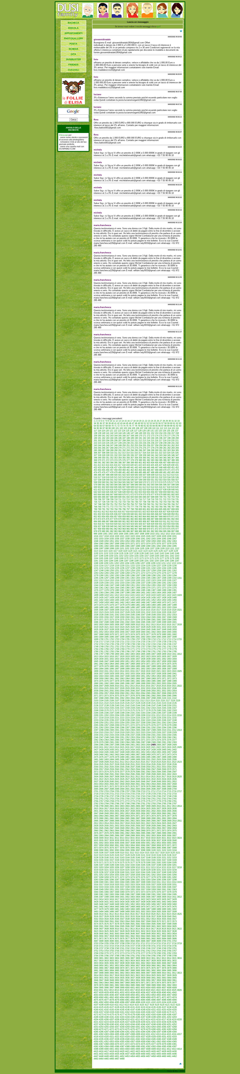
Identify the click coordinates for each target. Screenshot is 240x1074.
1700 (101, 639)
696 (144, 497)
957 (95, 529)
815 (115, 511)
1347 (111, 585)
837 (120, 514)
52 (148, 423)
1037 (122, 538)
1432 (132, 597)
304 (173, 450)
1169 (121, 558)
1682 (174, 634)
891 (169, 519)
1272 (143, 573)
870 (169, 516)
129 (144, 430)
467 (152, 470)
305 (177, 450)
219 (168, 440)
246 (107, 445)
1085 (122, 546)
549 (144, 480)
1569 (174, 617)
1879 (106, 666)
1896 (111, 668)
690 (120, 497)
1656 (122, 632)
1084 (117, 546)
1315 (111, 580)
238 (160, 443)
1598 (158, 622)
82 (148, 426)
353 (116, 457)
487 (148, 472)
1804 (138, 654)
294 (132, 450)
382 (148, 460)
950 (152, 526)
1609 (132, 624)
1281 (106, 575)
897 (107, 521)
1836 (132, 659)
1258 (153, 570)
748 (99, 504)
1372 (158, 587)
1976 (106, 681)
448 (160, 467)
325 (173, 453)
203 (103, 440)
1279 (96, 575)
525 (132, 477)
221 (177, 440)
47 (133, 423)
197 (165, 438)
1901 (138, 668)
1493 (117, 607)
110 (153, 428)
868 (160, 516)
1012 (162, 534)
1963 (122, 678)
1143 (162, 553)
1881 (117, 666)
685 (99, 497)
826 (160, 511)
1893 (96, 668)
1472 (174, 602)
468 (156, 470)
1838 (143, 659)
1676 (143, 634)
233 (140, 443)
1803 (132, 654)
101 (117, 428)
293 (128, 450)
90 (171, 426)
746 (177, 502)
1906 (164, 668)
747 (95, 504)
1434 (143, 597)
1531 (143, 612)
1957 (174, 676)
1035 (111, 538)
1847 (106, 661)
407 (165, 462)
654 (144, 492)
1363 (111, 587)
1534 (158, 612)
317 (140, 453)
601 (99, 487)
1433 (138, 597)
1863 (106, 664)
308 (103, 453)
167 (128, 435)
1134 (116, 553)
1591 (122, 622)
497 (103, 475)
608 (128, 487)
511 (160, 475)
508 (148, 475)
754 (124, 504)
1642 (132, 629)
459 (120, 470)
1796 (96, 654)
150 (144, 433)
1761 (164, 646)
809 (177, 509)
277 (148, 448)
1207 (142, 563)
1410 (106, 595)
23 (149, 421)
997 (173, 531)
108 (145, 428)
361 (148, 457)
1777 (164, 649)
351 (107, 457)
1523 (101, 612)
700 (160, 497)
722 (164, 499)
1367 (132, 587)
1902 (143, 668)
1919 (148, 671)
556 (173, 480)
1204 (127, 563)
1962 (117, 678)
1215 (96, 565)
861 (132, 516)
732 (120, 502)
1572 (106, 619)
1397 (122, 592)
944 (128, 526)
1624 (122, 627)
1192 (151, 560)
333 (120, 455)
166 (124, 435)
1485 (158, 605)
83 (151, 426)
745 (173, 502)
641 (177, 489)
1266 (111, 573)
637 (160, 489)
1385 (143, 590)
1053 (122, 541)
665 (103, 494)
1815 (106, 656)
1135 (121, 553)
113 (165, 428)
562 (111, 482)
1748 (96, 646)
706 (99, 499)
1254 (132, 570)
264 (95, 448)
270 (120, 448)
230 (128, 443)
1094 (169, 546)
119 (103, 430)
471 (169, 470)
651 (132, 492)
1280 (101, 575)
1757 (143, 646)
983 (116, 531)
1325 (164, 580)
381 (144, 460)
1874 (164, 664)
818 (128, 511)
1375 (174, 587)
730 (111, 502)
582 (107, 484)
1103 (132, 548)
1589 (111, 622)
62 (177, 423)
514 (173, 475)
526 (136, 477)
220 (173, 440)
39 (109, 423)
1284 (122, 575)
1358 (169, 585)
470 (165, 470)
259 (160, 445)
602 (103, 487)
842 (140, 514)
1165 (101, 558)
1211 (163, 563)
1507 (106, 610)
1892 (174, 666)
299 (152, 450)
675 (144, 494)
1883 (127, 666)
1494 (122, 607)
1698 (174, 637)
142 (111, 433)
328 (99, 455)
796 (124, 509)
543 (120, 480)
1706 (132, 639)
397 (124, 462)
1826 (164, 656)
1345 (101, 585)
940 (111, 526)
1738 (127, 644)
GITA (73, 54)
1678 (153, 634)
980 (103, 531)
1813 (96, 656)
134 (164, 430)
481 (124, 472)
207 (120, 440)
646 (111, 492)
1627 (138, 627)
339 (144, 455)
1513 (137, 610)
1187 (126, 560)
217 (160, 440)
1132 (106, 553)
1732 (96, 644)
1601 (174, 622)
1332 (117, 583)
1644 (143, 629)
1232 (101, 568)
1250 (111, 570)
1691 (138, 637)
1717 (101, 641)
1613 (153, 624)
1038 (127, 538)
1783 (111, 651)
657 (156, 492)
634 (148, 489)
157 (173, 433)
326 (177, 453)
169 (136, 435)
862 (136, 516)
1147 (96, 556)
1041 (143, 538)
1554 (96, 617)
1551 (164, 614)
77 (133, 426)
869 (165, 516)
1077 (164, 543)
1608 (127, 624)
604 (111, 487)
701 (165, 497)
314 (128, 453)
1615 (163, 624)
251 (128, 445)
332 (116, 455)
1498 (143, 607)
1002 (110, 534)
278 (152, 448)
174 (156, 435)
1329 (101, 583)
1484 (153, 605)
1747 (174, 644)
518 (103, 477)
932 (165, 524)
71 (115, 426)
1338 (148, 583)
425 (152, 465)
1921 (158, 671)
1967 (143, 678)
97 (104, 428)
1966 (138, 678)
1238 (132, 568)
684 (95, 497)
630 (132, 489)
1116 (110, 551)
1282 (111, 575)
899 (116, 521)
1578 (138, 619)
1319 (132, 580)
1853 (138, 661)
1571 (101, 619)
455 (103, 470)
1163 (177, 556)
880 (124, 519)
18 (134, 421)
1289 (148, 575)
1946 (117, 676)
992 (152, 531)
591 (144, 484)
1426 (101, 597)
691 (124, 497)
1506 (101, 610)
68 (106, 426)
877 (111, 519)
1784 (117, 651)
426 (156, 465)
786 (169, 507)
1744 (158, 644)
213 (144, 440)
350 (103, 457)
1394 (106, 592)
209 (128, 440)
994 (160, 531)
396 (120, 462)
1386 (148, 590)
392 (103, 462)
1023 (132, 536)
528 (144, 477)
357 (132, 457)
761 (152, 504)
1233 (106, 568)
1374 (169, 587)
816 (119, 511)
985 (124, 531)
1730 (169, 641)
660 (169, 492)
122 (115, 430)
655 (148, 492)
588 (132, 484)
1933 (132, 673)
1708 (143, 639)
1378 (106, 590)
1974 (96, 681)
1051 (111, 541)
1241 (148, 568)
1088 (138, 546)
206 (116, 440)
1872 (153, 664)
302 (165, 450)
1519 (169, 610)
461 (128, 470)
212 (140, 440)
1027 (153, 536)
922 (124, 524)
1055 (132, 541)
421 (136, 465)
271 (124, 448)
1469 (158, 602)
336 (132, 455)
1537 (174, 612)
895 (99, 521)
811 (99, 511)
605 (116, 487)
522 (120, 477)
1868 (132, 664)
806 (165, 509)
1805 (143, 654)
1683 (96, 637)
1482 (143, 605)
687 (107, 497)
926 (140, 524)
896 (103, 521)
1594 (138, 622)
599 (177, 484)
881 (128, 519)
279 (156, 448)
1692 (143, 637)
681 (169, 494)
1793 (164, 651)
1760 (158, 646)
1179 (172, 558)
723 (168, 499)
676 (148, 494)
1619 (96, 627)
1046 (169, 538)
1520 (174, 610)
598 (173, 484)
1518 (163, 610)
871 (173, 516)
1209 (153, 563)
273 (132, 448)
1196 (172, 560)
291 (120, 450)
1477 (117, 605)
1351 (132, 585)
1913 (116, 671)
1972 (169, 678)
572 (152, 482)
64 (95, 426)
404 (152, 462)
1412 (116, 595)
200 (177, 438)
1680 (164, 634)
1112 (177, 548)
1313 (101, 580)
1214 (179, 563)
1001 (105, 534)
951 (156, 526)
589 (136, 484)
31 (172, 421)
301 (160, 450)
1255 (138, 570)
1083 (111, 546)
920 (116, 524)
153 (156, 433)
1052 (117, 541)
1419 (153, 595)
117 (95, 430)
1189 (136, 560)
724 (173, 499)
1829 (96, 659)
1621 (106, 627)
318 (144, 453)
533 (165, 477)
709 (111, 499)
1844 (174, 659)
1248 (101, 570)
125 (127, 430)
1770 (127, 649)
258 (156, 445)
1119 (125, 551)
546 (132, 480)
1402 (148, 592)
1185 (116, 560)
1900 (132, 668)
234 (144, 443)
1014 (173, 534)
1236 (122, 568)
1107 (152, 548)
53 (151, 423)
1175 (151, 558)
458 (116, 470)
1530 (138, 612)
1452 (153, 600)
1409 (101, 595)
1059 (153, 541)
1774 (148, 649)
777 (132, 507)
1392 (96, 592)
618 (168, 487)
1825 (158, 656)
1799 (111, 654)
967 (136, 529)
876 (107, 519)
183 (107, 438)
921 (120, 524)
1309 (169, 578)
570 (144, 482)
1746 (169, 644)
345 (169, 455)
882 (132, 519)
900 (120, 521)
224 (103, 443)
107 (141, 428)
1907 (169, 668)
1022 (127, 536)
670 (124, 494)
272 (128, 448)
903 (132, 521)
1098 (106, 548)
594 (156, 484)
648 (120, 492)
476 (103, 472)
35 (98, 423)
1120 (130, 551)
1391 (174, 590)
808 (173, 509)
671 (128, 494)
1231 (96, 568)
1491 (106, 607)
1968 (148, 678)
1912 (111, 671)
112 (161, 428)
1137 (131, 553)
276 (144, 448)
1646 (153, 629)
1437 (158, 597)
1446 (122, 600)
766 (173, 504)
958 (99, 529)
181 (99, 438)
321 (156, 453)
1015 (178, 534)
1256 (143, 570)
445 (148, 467)
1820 (132, 656)
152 (152, 433)
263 (177, 445)
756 (132, 504)
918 (107, 524)
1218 (111, 565)
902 (128, 521)
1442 (101, 600)
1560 (127, 617)
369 (95, 460)
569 (140, 482)
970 (148, 529)
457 (111, 470)
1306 (153, 578)
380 (140, 460)
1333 (122, 583)
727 (99, 502)
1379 (111, 590)
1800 (117, 654)
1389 (164, 590)
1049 (101, 541)
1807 (153, 654)
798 (132, 509)
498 (107, 475)
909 (156, 521)
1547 (143, 614)
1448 (132, 600)
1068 (117, 543)
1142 (156, 553)
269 (116, 448)
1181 (96, 560)
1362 (106, 587)
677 (152, 494)
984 (120, 531)
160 (99, 435)
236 (152, 443)
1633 (169, 627)
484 (136, 472)
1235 (117, 568)
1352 (138, 585)
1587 (101, 622)
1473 (96, 605)
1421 (163, 595)
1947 (122, 676)
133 (160, 430)
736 (136, 502)
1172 (136, 558)
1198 (96, 563)
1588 (106, 622)
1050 (106, 541)
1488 (174, 605)
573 (156, 482)
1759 (153, 646)
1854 (143, 661)
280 (160, 448)
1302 (132, 578)
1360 (96, 587)
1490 (101, 607)
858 (120, 516)
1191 (146, 560)
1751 (111, 646)
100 (113, 428)
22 (146, 421)
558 (95, 482)
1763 (174, 646)
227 (116, 443)
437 (116, 467)
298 (148, 450)
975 (169, 529)
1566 (158, 617)
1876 (174, 664)
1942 (96, 676)
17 (131, 421)
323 (164, 453)
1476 (111, 605)
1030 (169, 536)
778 (136, 507)
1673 (127, 634)
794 (116, 509)
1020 (117, 536)
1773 (143, 649)
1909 (96, 671)
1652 (101, 632)
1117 (115, 551)
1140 (146, 553)
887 (152, 519)
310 (111, 453)
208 (124, 440)
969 (144, 529)
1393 (101, 592)
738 (144, 502)
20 (140, 421)
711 (119, 499)
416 (115, 465)
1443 (106, 600)
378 (132, 460)
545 (128, 480)
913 (173, 521)
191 (140, 438)
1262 (174, 570)
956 (177, 526)
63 (180, 423)
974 (165, 529)
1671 (117, 634)
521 (116, 477)
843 (144, 514)
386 (165, 460)
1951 (143, 676)
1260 (164, 570)
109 (150, 428)
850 (173, 514)
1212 (168, 563)
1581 (153, 619)
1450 (143, 600)
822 (144, 511)
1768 (117, 649)
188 (128, 438)
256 (148, 445)
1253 (127, 570)
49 (139, 423)
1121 (135, 551)
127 (135, 430)
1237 (127, 568)
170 (140, 435)
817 (124, 511)
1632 (164, 627)
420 (132, 465)
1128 (170, 551)
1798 (106, 654)
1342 (169, 583)
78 (136, 426)
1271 (138, 573)
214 (148, 440)
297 (144, 450)
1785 (122, 651)
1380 (117, 590)
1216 (101, 565)
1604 (106, 624)
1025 (143, 536)
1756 (138, 646)
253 (136, 445)
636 (156, 489)
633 (144, 489)
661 (173, 492)
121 (111, 430)
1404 (158, 592)
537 (95, 480)
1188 (131, 560)
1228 (164, 565)
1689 (127, 637)
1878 (101, 666)
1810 (169, 654)
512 (164, 475)
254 (140, 445)
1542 (117, 614)
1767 (111, 649)
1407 (174, 592)
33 (178, 421)
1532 (148, 612)
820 (136, 511)
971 (152, 529)
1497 (138, 607)
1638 (111, 629)
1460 (111, 602)
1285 (127, 575)
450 (169, 467)
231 (132, 443)
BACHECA (73, 22)
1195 (167, 560)
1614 (158, 624)
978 (95, 531)
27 (161, 421)
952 (160, 526)
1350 (127, 585)
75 (127, 426)
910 (160, 521)
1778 (169, 649)
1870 (143, 664)
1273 (148, 573)
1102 (127, 548)
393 (107, 462)
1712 (163, 639)
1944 (106, 676)
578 (177, 482)
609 (132, 487)
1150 (111, 556)
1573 (111, 619)
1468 (153, 602)
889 (160, 519)
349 (99, 457)
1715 (179, 639)
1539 (101, 614)
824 (152, 511)
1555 (101, 617)
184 (111, 438)
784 (160, 507)
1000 (100, 534)
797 (128, 509)
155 (165, 433)
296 (140, 450)
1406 (169, 592)
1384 (138, 590)
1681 (169, 634)
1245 (169, 568)
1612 (148, 624)
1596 (148, 622)
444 (144, 467)
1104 (137, 548)
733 (124, 502)
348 (95, 457)
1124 (150, 551)
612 (144, 487)
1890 (164, 666)
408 (169, 462)
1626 (132, 627)
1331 (111, 583)
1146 (177, 553)
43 (121, 423)
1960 (106, 678)
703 (173, 497)
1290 (153, 575)
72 (118, 426)
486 (144, 472)
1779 (174, 649)
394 (111, 462)
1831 (106, 659)
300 (156, 450)
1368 (138, 587)
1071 (132, 543)
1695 (158, 637)
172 (148, 435)
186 (120, 438)
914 (177, 521)
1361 (101, 587)
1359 (174, 585)
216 (156, 440)
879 (120, 519)
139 (99, 433)
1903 (148, 668)
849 (169, 514)
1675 (138, 634)
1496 (132, 607)
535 (173, 477)
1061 (164, 541)
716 (140, 499)
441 (132, 467)
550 (148, 480)
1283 (117, 575)
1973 (174, 678)
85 (156, 426)
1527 (122, 612)
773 (116, 507)
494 (177, 472)
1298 (111, 578)
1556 (106, 617)
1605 (111, 624)
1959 (101, 678)
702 (169, 497)
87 (162, 426)
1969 (153, 678)
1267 (117, 573)
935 (177, 524)
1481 (138, 605)
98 (106, 428)
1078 (169, 543)
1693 (148, 637)
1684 (101, 637)
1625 (127, 627)
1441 (96, 600)
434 (103, 467)
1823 (148, 656)
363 (156, 457)
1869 (138, 664)
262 (173, 445)
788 (177, 507)
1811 (174, 654)
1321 (143, 580)
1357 (164, 585)
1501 (158, 607)
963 (120, 529)
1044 (158, 538)
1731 (174, 641)
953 (165, 526)
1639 (117, 629)
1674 (132, 634)
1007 (136, 534)
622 (99, 489)
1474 (101, 605)
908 (152, 521)
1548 (148, 614)
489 (156, 472)
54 (153, 423)
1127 (165, 551)
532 (160, 477)
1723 (132, 641)
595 (160, 484)
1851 (127, 661)
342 (156, 455)
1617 (174, 624)
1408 (96, 595)
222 (95, 443)
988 (136, 531)
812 (103, 511)
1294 (174, 575)
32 (175, 421)
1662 (153, 632)
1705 (127, 639)
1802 (127, 654)
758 (140, 504)
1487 (169, 605)
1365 (122, 587)
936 (95, 526)
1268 (122, 573)
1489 (96, 607)
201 (95, 440)
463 (136, 470)
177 (169, 435)
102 (121, 428)
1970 (158, 678)
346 (173, 455)
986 (128, 531)
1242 (153, 568)
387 (169, 460)
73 (121, 426)
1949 (132, 676)
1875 (169, 664)
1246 (174, 568)
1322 (148, 580)
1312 (96, 580)
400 (136, 462)
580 (99, 484)
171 (144, 435)
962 (116, 529)
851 (177, 514)
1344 (96, 585)
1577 (132, 619)
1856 (153, 661)
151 (148, 433)
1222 (132, 565)
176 (165, 435)
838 (124, 514)
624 (107, 489)
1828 (174, 656)
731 (116, 502)
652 (136, 492)
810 (95, 511)
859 (124, 516)
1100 (117, 548)
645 (107, 492)
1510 (122, 610)
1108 (157, 548)
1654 (111, 632)
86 (159, 426)
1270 (132, 573)
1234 (111, 568)
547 (136, 480)
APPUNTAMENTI (73, 33)
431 (177, 465)
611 (140, 487)
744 (169, 502)
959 (103, 529)
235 (148, 443)
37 (104, 423)
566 (128, 482)
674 (140, 494)
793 (111, 509)
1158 (151, 556)
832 (99, 514)
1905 (158, 668)
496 (99, 475)
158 (177, 433)
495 (95, 475)
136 (172, 430)
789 (95, 509)
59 (168, 423)
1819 (127, 656)
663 (95, 494)
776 (128, 507)
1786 (127, 651)
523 (124, 477)
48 (136, 423)
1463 (127, 602)
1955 (164, 676)
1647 (158, 629)
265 (99, 448)
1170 (126, 558)
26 (158, 421)
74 (124, 426)
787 (173, 507)
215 (152, 440)
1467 (148, 602)
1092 (158, 546)
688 (111, 497)
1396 (117, 592)
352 (111, 457)
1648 (164, 629)
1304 (143, 578)
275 (140, 448)
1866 (122, 664)
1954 (158, 676)
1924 (174, 671)
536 (177, 477)
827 (164, 511)
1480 (132, 605)
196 (160, 438)
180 (95, 438)
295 (136, 450)
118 (99, 430)
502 (124, 475)
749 (103, 504)
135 (168, 430)
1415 (132, 595)
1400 (138, 592)
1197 (177, 560)
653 (140, 492)
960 (107, 529)
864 (144, 516)
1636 (101, 629)
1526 (117, 612)
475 (99, 472)
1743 (153, 644)
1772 (138, 649)
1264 (101, 573)
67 (104, 426)
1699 (96, 639)
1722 (127, 641)
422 (140, 465)
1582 (158, 619)
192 (144, 438)
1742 (148, 644)
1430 (122, 597)
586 (124, 484)
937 (99, 526)
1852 (132, 661)
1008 (142, 534)
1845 (96, 661)
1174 (146, 558)
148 (136, 433)
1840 (153, 659)
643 (99, 492)
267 (107, 448)
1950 (138, 676)
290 (116, 450)
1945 (111, 676)
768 (95, 507)
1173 (141, 558)
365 (165, 457)
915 (95, 524)
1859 (169, 661)
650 (128, 492)
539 (103, 480)
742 (160, 502)
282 (169, 448)
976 (173, 529)
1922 (163, 671)
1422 (169, 595)
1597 (153, 622)
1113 (96, 551)
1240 (143, 568)
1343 (174, 583)
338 (140, 455)
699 (156, 497)
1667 (96, 634)
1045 (164, 538)
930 (156, 524)
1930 (117, 673)
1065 (101, 543)
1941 (174, 673)
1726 (148, 641)
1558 (117, 617)
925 (136, 524)
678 (156, 494)
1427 (106, 597)
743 (165, 502)
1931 (122, 673)
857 (116, 516)
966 (132, 529)
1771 (132, 649)
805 (160, 509)
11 (114, 421)
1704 (122, 639)
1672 (122, 634)
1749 (101, 646)
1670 (111, 634)
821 (140, 511)
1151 (116, 556)
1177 (162, 558)
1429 (117, 597)
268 (111, 448)
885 (144, 519)
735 (132, 502)
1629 (148, 627)
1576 (127, 619)
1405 (164, 592)
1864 (111, 664)
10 (111, 421)
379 (136, 460)
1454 (164, 600)
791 (103, 509)
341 (152, 455)
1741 (143, 644)
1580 (148, 619)
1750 (106, 646)
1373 (164, 587)
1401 (143, 592)
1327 (174, 580)
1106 (147, 548)
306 (95, 453)
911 (164, 521)
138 (95, 433)
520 (111, 477)
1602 (96, 624)
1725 (143, 641)
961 (111, 529)
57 (162, 423)
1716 (96, 641)
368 (177, 457)
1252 (122, 570)
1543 (122, 614)
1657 (127, 632)
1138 (136, 553)
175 (160, 435)
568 (136, 482)
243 (95, 445)
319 (148, 453)
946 (136, 526)
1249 (106, 570)
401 (140, 462)
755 (128, 504)
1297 (106, 578)
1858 (164, 661)
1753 (122, 646)
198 (169, 438)
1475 (106, 605)
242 (177, 443)
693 (132, 497)
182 (103, 438)
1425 (96, 597)
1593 (132, 622)
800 (140, 509)
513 (168, 475)
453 (95, 470)
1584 (169, 619)
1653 (106, 632)
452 (177, 467)
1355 (153, 585)
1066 (106, 543)
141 (107, 433)
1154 (131, 556)
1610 (138, 624)
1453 (158, 600)
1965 (132, 678)
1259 (158, 570)
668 (116, 494)
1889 (158, 666)
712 (124, 499)
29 (167, 421)
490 (160, 472)
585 (120, 484)
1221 (127, 565)
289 (111, 450)
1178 (167, 558)
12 (117, 421)
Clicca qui (63, 135)
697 (148, 497)
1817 (117, 656)
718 (148, 499)
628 (124, 489)
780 (144, 507)
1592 (127, 622)
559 (99, 482)
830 (177, 511)
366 (169, 457)
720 (156, 499)
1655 (117, 632)
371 (103, 460)
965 (128, 529)
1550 (158, 614)
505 (136, 475)
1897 (117, 668)
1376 (96, 590)
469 (160, 470)
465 (144, 470)
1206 (137, 563)
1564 (148, 617)
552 (156, 480)
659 (165, 492)
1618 (179, 624)
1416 (137, 595)
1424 (179, 595)
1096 (96, 548)
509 (152, 475)
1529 (132, 612)
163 (111, 435)
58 (165, 423)
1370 (148, 587)
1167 (111, 558)
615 (156, 487)
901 (124, 521)
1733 (101, 644)
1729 (164, 641)
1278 (174, 573)
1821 (138, 656)
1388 (158, 590)
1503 (169, 607)
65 (98, 426)
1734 (106, 644)
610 (136, 487)
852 (95, 516)
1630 (153, 627)
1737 (122, 644)
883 (136, 519)
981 (107, 531)
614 (152, 487)
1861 (96, 664)
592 (148, 484)
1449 (138, 600)
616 (160, 487)
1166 (106, 558)
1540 (106, 614)
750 (107, 504)
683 (177, 494)
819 (132, 511)
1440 (174, 597)
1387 (153, 590)
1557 (111, 617)
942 (120, 526)
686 (103, 497)
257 (152, 445)
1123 (145, 551)
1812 (179, 654)
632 (140, 489)
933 (169, 524)
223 (99, 443)
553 (160, 480)
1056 (138, 541)
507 (144, 475)
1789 (143, 651)
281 (165, 448)
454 (99, 470)
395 (116, 462)
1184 (111, 560)
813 (107, 511)
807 (169, 509)
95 (98, 428)
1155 (136, 556)
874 (99, 519)
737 (140, 502)
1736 (117, 644)
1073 (143, 543)
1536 (169, 612)
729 (107, 502)
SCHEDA (73, 49)
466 (148, 470)
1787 (132, 651)
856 (111, 516)
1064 (96, 543)
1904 (153, 668)
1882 (122, 666)
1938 (158, 673)
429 (168, 465)
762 (156, 504)
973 (160, 529)
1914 (122, 671)
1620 (101, 627)
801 (144, 509)
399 (132, 462)
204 (107, 440)
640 (173, 489)
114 (169, 428)
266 (103, 448)
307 (99, 453)
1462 (122, 602)
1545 (132, 614)
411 (95, 465)
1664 (164, 632)
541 (111, 480)
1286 (132, 575)
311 (115, 453)
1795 (174, 651)
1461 (117, 602)
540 (107, 480)
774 (120, 507)
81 (145, 426)
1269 (127, 573)
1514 (143, 610)
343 (160, 455)
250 (124, 445)
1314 (106, 580)
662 (177, 492)
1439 (169, 597)
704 (177, 497)
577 (173, 482)
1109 (162, 548)
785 (165, 507)
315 (132, 453)
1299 (117, 578)
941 (116, 526)
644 (103, 492)
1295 (96, 578)
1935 (143, 673)
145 (124, 433)
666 (107, 494)
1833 (117, 659)
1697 (169, 637)
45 (127, 423)
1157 (146, 556)
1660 (143, 632)
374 (116, 460)
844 (148, 514)
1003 (115, 534)
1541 (111, 614)
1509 (117, 610)
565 (124, 482)
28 (164, 421)
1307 (158, 578)
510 (156, 475)
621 (95, 489)
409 (173, 462)
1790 (148, 651)
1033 (101, 538)
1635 (96, 629)
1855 (148, 661)
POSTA (73, 43)
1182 (101, 560)
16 (128, 421)
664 (99, 494)
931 (160, 524)
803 (152, 509)
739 (148, 502)
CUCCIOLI (73, 70)
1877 (96, 666)
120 (107, 430)
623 (103, 489)
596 (165, 484)
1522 (96, 612)
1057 (143, 541)
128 (140, 430)
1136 (126, 553)
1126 (160, 551)
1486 (164, 605)
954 (169, 526)
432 (95, 467)
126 (131, 430)
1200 (106, 563)
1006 (131, 534)
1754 (127, 646)
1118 (120, 551)
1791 (153, 651)
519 (107, 477)
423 (144, 465)
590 (140, 484)
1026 (148, 536)
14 (122, 421)
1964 (127, 678)
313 (124, 453)
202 (99, 440)
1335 (132, 583)
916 (99, 524)
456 (107, 470)
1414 (127, 595)
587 (128, 484)
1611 (143, 624)
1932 (127, 673)
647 (116, 492)
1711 (158, 639)
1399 (132, 592)
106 (137, 428)
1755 (132, 646)
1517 (158, 610)
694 (136, 497)
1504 (174, 607)
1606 (117, 624)
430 (173, 465)
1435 (148, 597)
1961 (111, 678)
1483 (148, 605)
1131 (101, 553)
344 (165, 455)
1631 (158, 627)
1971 (164, 678)
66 (101, 426)
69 (109, 426)
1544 (127, 614)
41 (115, 423)
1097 (101, 548)
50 (142, 423)
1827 (169, 656)
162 (107, 435)
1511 (127, 610)
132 (156, 430)
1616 (169, 624)
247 (111, 445)
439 (124, 467)
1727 (153, 641)
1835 (127, 659)
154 (160, 433)
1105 (142, 548)
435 (107, 467)
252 (132, 445)
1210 (158, 563)
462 (132, 470)
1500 (153, 607)
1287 (138, 575)
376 (124, 460)
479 (116, 472)
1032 (96, 538)
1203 (122, 563)
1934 (138, 673)
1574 (117, 619)
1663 (158, 632)
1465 (138, 602)
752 (116, 504)
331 (111, 455)
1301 (127, 578)
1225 (148, 565)
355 (124, 457)
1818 (122, 656)
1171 (131, 558)
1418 (148, 595)
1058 (148, 541)
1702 (111, 639)
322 (160, 453)
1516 (153, 610)
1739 (132, 644)
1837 (138, 659)
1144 (167, 553)
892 (173, 519)
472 (173, 470)
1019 (111, 536)
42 (118, 423)
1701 (106, 639)
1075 (153, 543)
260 (165, 445)
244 (99, 445)
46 (130, 423)
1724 (138, 641)
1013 (168, 534)
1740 (138, 644)
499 (111, 475)
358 (136, 457)
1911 (106, 671)
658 (160, 492)
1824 (153, 656)
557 (177, 480)
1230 (174, 565)
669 (120, 494)
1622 (111, 627)
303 (169, 450)
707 (103, 499)
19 (137, 421)
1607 (122, 624)
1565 (153, 617)
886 (148, 519)
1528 (127, 612)
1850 (122, 661)
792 (107, 509)
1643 (138, 629)
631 (136, 489)
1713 (169, 639)
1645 (148, 629)
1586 (96, 622)
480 (120, 472)
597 (169, 484)
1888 (153, 666)
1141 (151, 553)
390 (95, 462)
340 (148, 455)
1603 (101, 624)
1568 (169, 617)
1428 (111, 597)
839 (128, 514)
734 (128, 502)
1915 (127, 671)
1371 (153, 587)
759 (144, 504)
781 (148, 507)
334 (124, 455)
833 (103, 514)
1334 (127, 583)
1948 (127, 676)
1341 (164, 583)
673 (136, 494)
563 (116, 482)
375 (120, 460)
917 (103, 524)
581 (103, 484)
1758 (148, 646)
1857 (158, 661)
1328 (96, 583)
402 (144, 462)
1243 (158, 568)
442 (136, 467)
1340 (158, 583)
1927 (101, 673)
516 (95, 477)
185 (116, 438)
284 (177, 448)
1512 (132, 610)
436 (111, 467)
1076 (158, 543)
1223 (138, 565)
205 (111, 440)
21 (143, 421)
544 (124, 480)
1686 (111, 637)
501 (120, 475)
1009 (147, 534)
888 (156, 519)
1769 (122, 649)
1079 (174, 543)
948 (144, 526)
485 (140, 472)
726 (95, 502)
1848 (111, 661)
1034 (106, 538)
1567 (164, 617)
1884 (132, 666)
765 (169, 504)
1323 (153, 580)
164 (116, 435)
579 (95, 484)
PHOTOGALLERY (73, 38)
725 (177, 499)
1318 (127, 580)
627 (120, 489)
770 (103, 507)
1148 (101, 556)
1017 (101, 536)
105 (133, 428)
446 (152, 467)
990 (144, 531)
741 (156, 502)
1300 (122, 578)
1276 (164, 573)
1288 (143, 575)
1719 (111, 641)
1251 (117, 570)
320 (152, 453)
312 (119, 453)
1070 (127, 543)
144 (120, 433)
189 (132, 438)
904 (136, 521)
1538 (96, 614)
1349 (122, 585)
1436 (153, 597)
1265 (106, 573)
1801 (122, 654)
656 (152, 492)
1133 (111, 553)
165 (120, 435)
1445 (117, 600)
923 (128, 524)
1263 (96, 573)
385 (160, 460)
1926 (96, 673)
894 (95, 521)
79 (139, 426)
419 (128, 465)
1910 (101, 671)
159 (95, 435)
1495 (127, 607)
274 (136, 448)
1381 (122, 590)
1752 (117, 646)
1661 (148, 632)
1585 (174, 619)
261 (169, 445)
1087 (132, 546)
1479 (127, 605)
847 (160, 514)
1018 (106, 536)
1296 (101, 578)
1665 (169, 632)
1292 (164, 575)
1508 (111, 610)
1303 (138, 578)
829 (173, 511)
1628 (143, 627)
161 (103, 435)
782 (152, 507)
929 (152, 524)
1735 (111, 644)
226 (111, 443)
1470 (164, 602)
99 (109, 428)
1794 (169, 651)
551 (152, 480)
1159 (156, 556)
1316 (117, 580)
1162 (172, 556)
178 (173, 435)
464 (140, 470)
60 (171, 423)
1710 (153, 639)
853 (99, 516)
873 (95, 519)
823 (148, 511)
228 (120, 443)
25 (155, 421)
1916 (132, 671)
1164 (96, 558)
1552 (169, 614)
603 (107, 487)
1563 (143, 617)
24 (152, 421)
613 (148, 487)
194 (152, 438)
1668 (101, 634)
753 (120, 504)
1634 (174, 627)
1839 (148, 659)
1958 (96, 678)
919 (111, 524)
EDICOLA (73, 28)
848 (165, 514)
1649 (169, 629)
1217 (106, 565)
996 (169, 531)
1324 (158, 580)
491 (165, 472)
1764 (96, 649)
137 (176, 430)
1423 (174, 595)
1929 (111, 673)
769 (99, 507)
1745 (164, 644)
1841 (158, 659)
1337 (143, 583)
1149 (106, 556)
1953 (153, 676)
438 (120, 467)
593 (152, 484)
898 (111, 521)
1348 (117, 585)
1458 (101, 602)
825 (156, 511)
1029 (164, 536)
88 (165, 426)
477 (107, 472)
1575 (122, 619)
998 (177, 531)
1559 (122, 617)
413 (103, 465)
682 (173, 494)
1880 (111, 666)
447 (156, 467)
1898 (122, 668)
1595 (143, 622)
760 (148, 504)
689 (116, 497)
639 (169, 489)
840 (132, 514)
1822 (143, 656)
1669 (106, 634)
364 (160, 457)
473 (177, 470)
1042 (148, 538)
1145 (172, 553)
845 (152, 514)
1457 (96, 602)
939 (107, 526)
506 (140, 475)
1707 (138, 639)
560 (103, 482)
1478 (122, 605)
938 (103, 526)
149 (140, 433)
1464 (132, 602)
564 (120, 482)
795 (120, 509)
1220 (122, 565)
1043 (153, 538)
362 (152, 457)
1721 (122, 641)
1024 (138, 536)
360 (144, 457)
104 (129, 428)
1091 (153, 546)
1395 (111, 592)
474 (95, 472)
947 (140, 526)
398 (128, 462)
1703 (117, 639)
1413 (122, 595)
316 (136, 453)
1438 (164, 597)
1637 (106, 629)
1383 (132, 590)
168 (132, 435)
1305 (148, 578)
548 (140, 480)
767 (177, 504)
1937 (153, 673)
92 (177, 426)
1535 (164, 612)
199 (173, 438)
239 (165, 443)
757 (136, 504)
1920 (153, 671)
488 (152, 472)
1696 (164, 637)
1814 (101, 656)
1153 (126, 556)
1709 (148, 639)
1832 (111, 659)
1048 (96, 541)
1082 (106, 546)
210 (132, 440)
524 (128, 477)
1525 (111, 612)
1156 (141, 556)
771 (107, 507)
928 (148, 524)
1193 (156, 560)
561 (107, 482)
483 (132, 472)
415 (111, 465)
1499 (148, 607)
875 (103, 519)
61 (174, 423)
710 (116, 499)
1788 (138, 651)
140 (103, 433)
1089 (143, 546)
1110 (167, 548)
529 (148, 477)
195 (156, 438)
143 (116, 433)
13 (120, 421)
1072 (138, 543)
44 (124, 423)
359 (140, 457)
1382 (127, 590)
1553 (174, 614)
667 (111, 494)
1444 (111, 600)
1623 (117, 627)
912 (168, 521)
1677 (148, 634)
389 (177, 460)
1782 (106, 651)
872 (177, 516)
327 (95, 455)
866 (152, 516)
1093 (164, 546)
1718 (106, 641)
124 (123, 430)
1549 (153, 614)
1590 (117, 622)
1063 (174, 541)
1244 (164, 568)
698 (152, 497)
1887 (148, 666)
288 (107, 450)
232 (136, 443)
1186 (121, 560)
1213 (174, 563)
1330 (106, 583)
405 (156, 462)
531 (156, 477)
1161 (167, 556)
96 (101, 428)
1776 (158, 649)
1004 (121, 534)
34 (95, 423)
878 (116, 519)
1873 (158, 664)
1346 (106, 585)
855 (107, 516)
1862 (101, 664)
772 (111, 507)
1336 (138, 583)
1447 (127, 600)
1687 (117, 637)
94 (95, 428)
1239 (138, 568)
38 (106, 423)
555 (169, 480)
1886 (143, 666)
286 (99, 450)
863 (140, 516)
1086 (127, 546)
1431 (127, 597)
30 (169, 421)
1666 (174, 632)
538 (99, 480)
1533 (153, 612)
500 (116, 475)
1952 (148, 676)
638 (165, 489)
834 (107, 514)
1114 (101, 551)
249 (120, 445)
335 (128, 455)
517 (99, 477)
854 (103, 516)
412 (99, 465)
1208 (148, 563)
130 (148, 430)
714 (132, 499)
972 (156, 529)
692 (128, 497)
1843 (169, 659)
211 (136, 440)
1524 (106, 612)
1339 (153, 583)
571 (148, 482)
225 (107, 443)
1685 (106, 637)
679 (160, 494)
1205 (132, 563)
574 (160, 482)
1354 (148, 585)
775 (124, 507)
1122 (140, 551)
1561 (132, 617)
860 (128, 516)
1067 (111, 543)
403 (148, 462)
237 (156, 443)
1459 (106, 602)
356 (128, 457)
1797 (101, 654)
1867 (127, 664)
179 (177, 435)
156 (169, 433)
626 (116, 489)
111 (157, 428)
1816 (111, 656)
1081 (101, 546)
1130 (96, 553)
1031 (174, 536)
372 (107, 460)
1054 (127, 541)
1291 (158, 575)
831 (95, 514)
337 (136, 455)
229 (124, 443)
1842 (164, 659)
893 (177, 519)
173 (152, 435)
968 (140, 529)
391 (99, 462)
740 (152, 502)
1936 (148, 673)
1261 (169, 570)
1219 (117, 565)
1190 (141, 560)
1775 (153, 649)
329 (103, 455)
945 (132, 526)
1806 (148, 654)
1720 (117, 641)
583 (111, 484)
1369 (143, 587)
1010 (152, 534)
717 (144, 499)
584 (116, 484)
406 (160, 462)
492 (169, 472)
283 (173, 448)
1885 (138, 666)
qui (158, 26)
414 (107, 465)
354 (120, 457)
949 (148, 526)
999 (95, 534)
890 (165, 519)
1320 (138, 580)
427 (160, 465)
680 (165, 494)
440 (128, 467)
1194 (162, 560)
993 (156, 531)
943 (124, 526)
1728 (158, 641)
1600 (169, 622)
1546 (138, 614)
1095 (174, 546)
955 (173, 526)
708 (107, 499)
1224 (143, 565)
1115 (106, 551)
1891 (169, 666)
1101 (122, 548)
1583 (164, 619)
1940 (169, 673)
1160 (162, 556)
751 (111, 504)
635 (152, 489)
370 (99, 460)
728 (103, 502)
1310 (174, 578)
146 (128, 433)
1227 (158, 565)
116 (177, 428)
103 (125, 428)
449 (165, 467)
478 (111, 472)
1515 (148, 610)
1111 (172, 548)
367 (173, 457)
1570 (96, 619)
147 (132, 433)
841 (136, 514)
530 (152, 477)
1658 (132, 632)
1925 (179, 671)
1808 (158, 654)
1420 (158, 595)
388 (173, 460)
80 (142, 426)
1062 (169, 541)
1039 (132, 538)
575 (165, 482)
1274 (153, 573)
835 (111, 514)
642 (95, 492)
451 (173, 467)
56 (159, 423)
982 (111, 531)
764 (165, 504)
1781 (101, 651)
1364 (117, 587)
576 (169, 482)
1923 (169, 671)
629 (128, 489)
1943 (101, 676)
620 (177, 487)
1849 (117, 661)
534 (169, 477)
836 (116, 514)
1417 (143, 595)
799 (136, 509)
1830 (101, 659)
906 (144, 521)
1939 (164, 673)
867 (156, 516)
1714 (174, 639)
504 (132, 475)
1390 (169, 590)
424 (148, 465)
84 (153, 426)
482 (128, 472)
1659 (138, 632)
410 (177, 462)
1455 (169, 600)
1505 (96, 610)
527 (140, 477)
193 (148, 438)
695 (140, 497)
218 (164, 440)
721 (160, 499)
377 (128, 460)
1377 (101, 590)
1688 (122, 637)
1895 (106, 668)
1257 (148, 570)
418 (124, 465)
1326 (169, 580)
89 (168, 426)
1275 (158, 573)
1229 (169, 565)
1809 (164, 654)
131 (152, 430)
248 (116, 445)
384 (156, 460)
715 (136, 499)
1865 (117, 664)
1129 (176, 551)
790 (99, 509)
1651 (96, 632)
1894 (101, 668)
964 (124, 529)
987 (132, 531)
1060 (158, 541)
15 (125, 421)
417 (119, 465)
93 (180, 426)
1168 (116, 558)
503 (128, 475)
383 (152, 460)
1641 (127, 629)
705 (95, 499)
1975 (101, 681)
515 (177, 475)
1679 (158, 634)
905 (140, 521)
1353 (143, 585)
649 (124, 492)
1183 (106, 560)
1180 (177, 558)
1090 (148, 546)
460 (124, 470)
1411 (111, 595)
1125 (155, 551)
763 (160, 504)
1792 (158, 651)
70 (112, 426)
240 (169, 443)
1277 (169, 573)
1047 (174, 538)
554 (165, 480)
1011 (157, 534)
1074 (148, 543)
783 (156, 507)
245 (103, 445)
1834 (122, 659)
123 (119, 430)
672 (132, 494)
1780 (96, 651)
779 (140, 507)
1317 (122, 580)
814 (111, 511)
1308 (164, 578)
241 (173, 443)
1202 (116, 563)
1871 (148, 664)
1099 (111, 548)
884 (140, 519)
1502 (164, 607)
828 (168, 511)
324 (168, 453)
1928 (106, 673)
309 (107, 453)
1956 (169, 676)
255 (144, 445)
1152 (121, 556)
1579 (143, 619)
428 (164, 465)
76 (130, 426)
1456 (174, 600)
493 (173, 472)
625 (111, 489)
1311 (179, 578)
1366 (127, 587)
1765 (101, 649)
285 (95, 450)
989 (140, 531)
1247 (96, 570)
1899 (127, 668)
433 (99, 467)
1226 (153, 565)
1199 (101, 563)
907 (148, 521)
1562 (138, 617)
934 (173, 524)
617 (164, 487)
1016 (96, 536)
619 (173, 487)
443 (140, 467)
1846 (101, 661)
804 (156, 509)
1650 (174, 629)
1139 (141, 553)
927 (144, 524)
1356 (158, 585)
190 (136, 438)
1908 (174, 668)
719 (152, 499)
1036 (117, 538)
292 (124, 450)
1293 (169, 575)
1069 (122, 543)
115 (173, 428)
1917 (137, 671)
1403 (153, 592)
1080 (96, 546)
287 (103, 450)
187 (124, 438)
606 (120, 487)
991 (148, 531)
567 (132, 482)
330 (107, 455)
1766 (106, 649)
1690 (132, 637)
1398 (127, 592)
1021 (122, 536)
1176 (156, 558)
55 (156, 423)
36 (101, 423)
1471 (169, 602)
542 (116, 480)
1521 (179, 610)
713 (128, 499)
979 (99, 531)
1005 (126, 534)
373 (111, 460)
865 (148, 516)
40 (112, 423)
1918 (143, 671)
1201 (111, 563)
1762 (169, 646)
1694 (153, 637)
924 (132, 524)
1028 (158, 536)
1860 (174, 661)
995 (165, 531)
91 (174, 426)
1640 (122, 629)
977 (177, 529)
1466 (143, 602)
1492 (111, 607)
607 (124, 487)
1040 (138, 538)
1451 (148, 600)
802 (148, 509)
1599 (164, 622)
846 (156, 514)
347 (177, 455)
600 (95, 487)
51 (145, 423)
